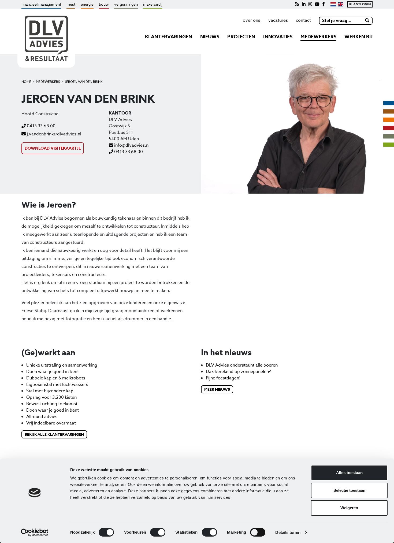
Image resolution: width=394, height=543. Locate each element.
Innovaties (277, 36)
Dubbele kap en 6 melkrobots (55, 378)
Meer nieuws (217, 389)
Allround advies (41, 416)
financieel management (41, 4)
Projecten (241, 36)
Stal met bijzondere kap (49, 391)
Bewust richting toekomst (51, 404)
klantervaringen (168, 36)
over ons (251, 20)
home (26, 81)
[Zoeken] (367, 21)
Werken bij (358, 36)
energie (87, 4)
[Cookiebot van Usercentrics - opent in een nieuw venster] (34, 533)
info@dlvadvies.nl (131, 145)
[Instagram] (310, 4)
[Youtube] (317, 4)
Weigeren (349, 507)
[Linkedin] (304, 4)
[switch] (157, 532)
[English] (340, 4)
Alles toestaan (349, 472)
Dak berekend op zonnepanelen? (238, 371)
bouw (104, 4)
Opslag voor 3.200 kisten (51, 397)
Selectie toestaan (349, 490)
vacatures (278, 20)
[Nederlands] (333, 4)
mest (70, 4)
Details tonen (287, 532)
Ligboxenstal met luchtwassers (57, 384)
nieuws (209, 36)
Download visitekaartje (53, 148)
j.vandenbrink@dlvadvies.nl (53, 134)
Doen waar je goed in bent (52, 371)
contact (303, 20)
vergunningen (126, 4)
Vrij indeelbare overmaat (51, 423)
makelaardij (152, 4)
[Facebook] (323, 4)
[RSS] (297, 4)
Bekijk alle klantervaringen (54, 434)
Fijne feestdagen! (223, 378)
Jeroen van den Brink (84, 81)
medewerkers (318, 36)
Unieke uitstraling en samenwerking (61, 365)
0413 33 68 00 (40, 126)
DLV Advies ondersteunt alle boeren (242, 365)
